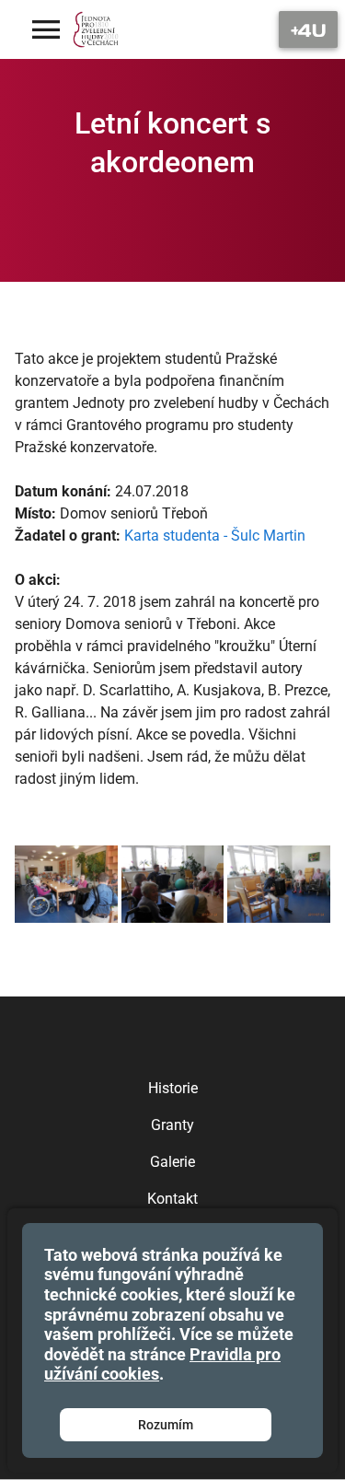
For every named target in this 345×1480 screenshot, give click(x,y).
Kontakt (172, 1198)
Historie (173, 1088)
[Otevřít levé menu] (46, 29)
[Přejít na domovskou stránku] (96, 29)
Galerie (172, 1162)
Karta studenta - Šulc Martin (214, 535)
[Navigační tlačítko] (308, 29)
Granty (172, 1125)
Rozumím (165, 1424)
